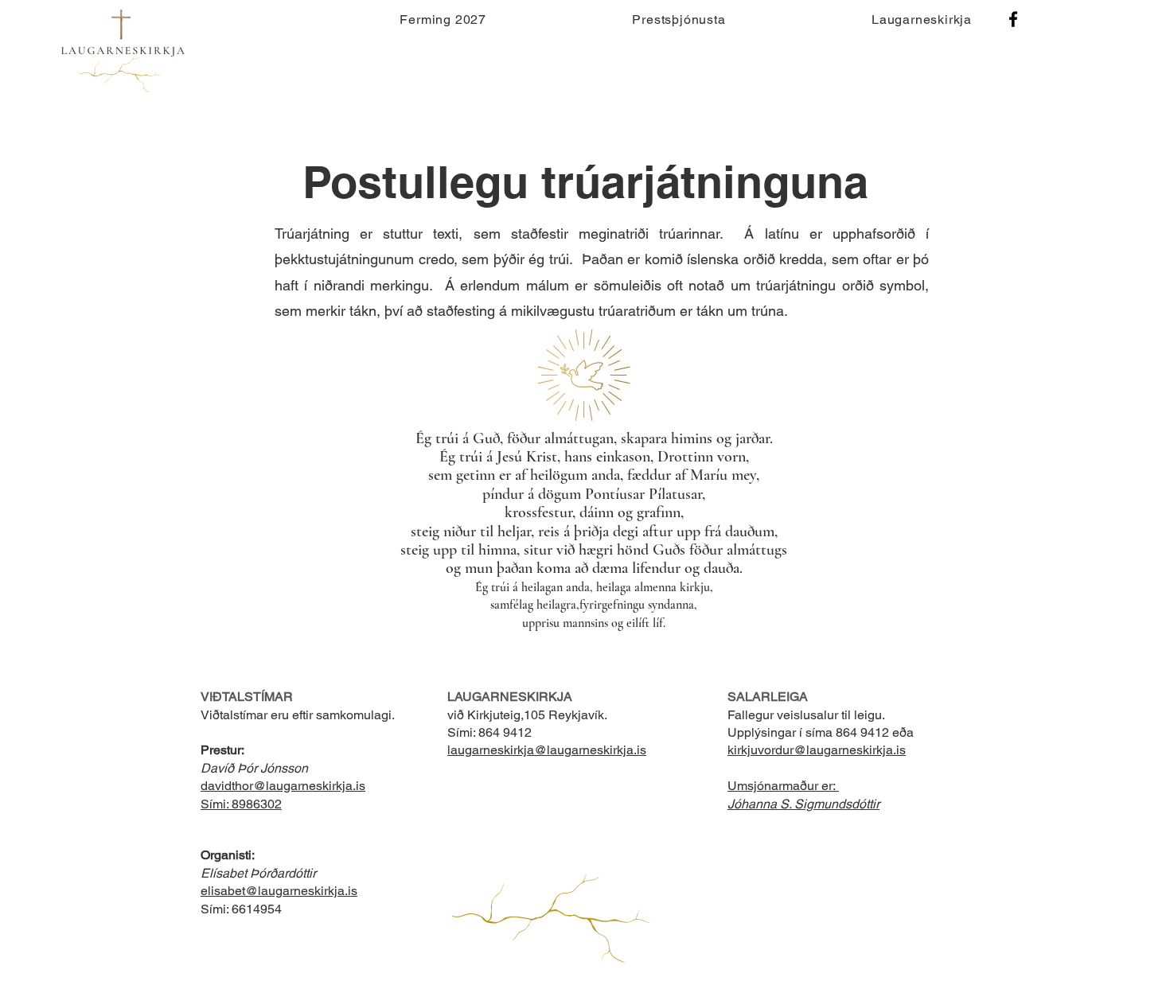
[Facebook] (1013, 19)
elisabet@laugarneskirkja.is (279, 890)
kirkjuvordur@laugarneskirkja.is (816, 749)
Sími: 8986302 (241, 804)
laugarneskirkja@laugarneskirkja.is (546, 749)
